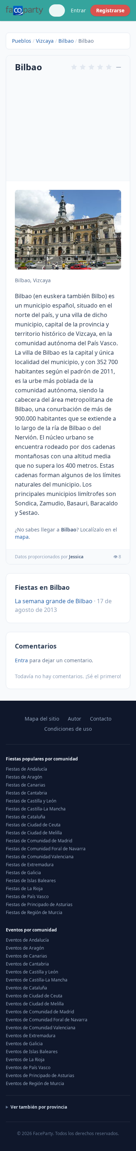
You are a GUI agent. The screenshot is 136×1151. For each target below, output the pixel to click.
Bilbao (66, 40)
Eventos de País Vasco (28, 1067)
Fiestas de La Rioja (24, 888)
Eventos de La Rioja (25, 1059)
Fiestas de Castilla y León (31, 801)
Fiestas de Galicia (23, 872)
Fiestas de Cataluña (25, 817)
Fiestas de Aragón (24, 777)
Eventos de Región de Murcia (35, 1083)
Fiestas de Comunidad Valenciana (40, 857)
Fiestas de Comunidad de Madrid (39, 841)
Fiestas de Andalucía (26, 769)
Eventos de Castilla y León (32, 972)
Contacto (100, 718)
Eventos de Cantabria (27, 964)
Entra (21, 660)
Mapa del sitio (42, 718)
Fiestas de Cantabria (26, 793)
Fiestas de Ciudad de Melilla (34, 833)
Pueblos (21, 40)
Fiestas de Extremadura (30, 865)
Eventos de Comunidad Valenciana (40, 1028)
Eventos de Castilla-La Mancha (36, 980)
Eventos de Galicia (24, 1044)
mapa (22, 536)
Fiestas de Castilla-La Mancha (36, 809)
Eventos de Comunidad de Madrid (40, 1012)
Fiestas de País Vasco (27, 896)
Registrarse (110, 10)
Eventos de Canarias (26, 956)
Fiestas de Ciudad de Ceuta (33, 825)
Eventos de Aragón (25, 948)
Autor (74, 718)
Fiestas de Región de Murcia (34, 912)
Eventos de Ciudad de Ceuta (34, 996)
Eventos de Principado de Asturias (40, 1075)
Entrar (78, 10)
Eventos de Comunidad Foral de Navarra (46, 1020)
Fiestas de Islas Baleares (31, 880)
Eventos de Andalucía (27, 940)
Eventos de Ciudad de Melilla (35, 1004)
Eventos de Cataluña (26, 988)
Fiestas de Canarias (25, 785)
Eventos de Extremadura (30, 1036)
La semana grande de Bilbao (53, 601)
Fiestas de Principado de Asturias (39, 904)
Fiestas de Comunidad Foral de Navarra (46, 849)
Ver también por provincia (39, 1107)
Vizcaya (45, 40)
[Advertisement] (68, 126)
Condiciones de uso (68, 728)
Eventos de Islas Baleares (32, 1051)
